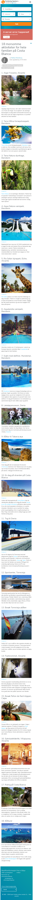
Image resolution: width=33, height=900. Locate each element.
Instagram (3, 106)
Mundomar (6, 391)
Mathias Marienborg (16, 58)
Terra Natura (5, 194)
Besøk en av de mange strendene (15, 503)
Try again (6, 37)
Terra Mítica (4, 145)
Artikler (18, 872)
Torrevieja (5, 467)
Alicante (8, 432)
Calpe (24, 560)
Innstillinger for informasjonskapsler (9, 879)
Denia (15, 556)
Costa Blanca (7, 65)
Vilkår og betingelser (7, 872)
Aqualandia (24, 349)
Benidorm (25, 145)
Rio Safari (4, 297)
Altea (18, 560)
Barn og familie (17, 65)
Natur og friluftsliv (7, 68)
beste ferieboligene (10, 859)
